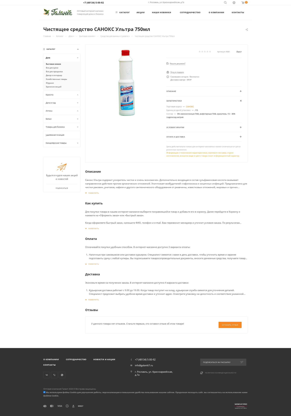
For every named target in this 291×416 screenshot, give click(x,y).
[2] (202, 51)
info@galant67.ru (144, 365)
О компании (51, 359)
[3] (204, 51)
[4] (207, 51)
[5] (210, 51)
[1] (199, 51)
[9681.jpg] (126, 83)
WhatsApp (62, 375)
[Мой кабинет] (234, 3)
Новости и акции (104, 359)
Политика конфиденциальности (220, 373)
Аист (239, 51)
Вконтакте (46, 375)
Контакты (49, 365)
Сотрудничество (76, 359)
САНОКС (190, 106)
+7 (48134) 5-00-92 (93, 2)
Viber (54, 375)
